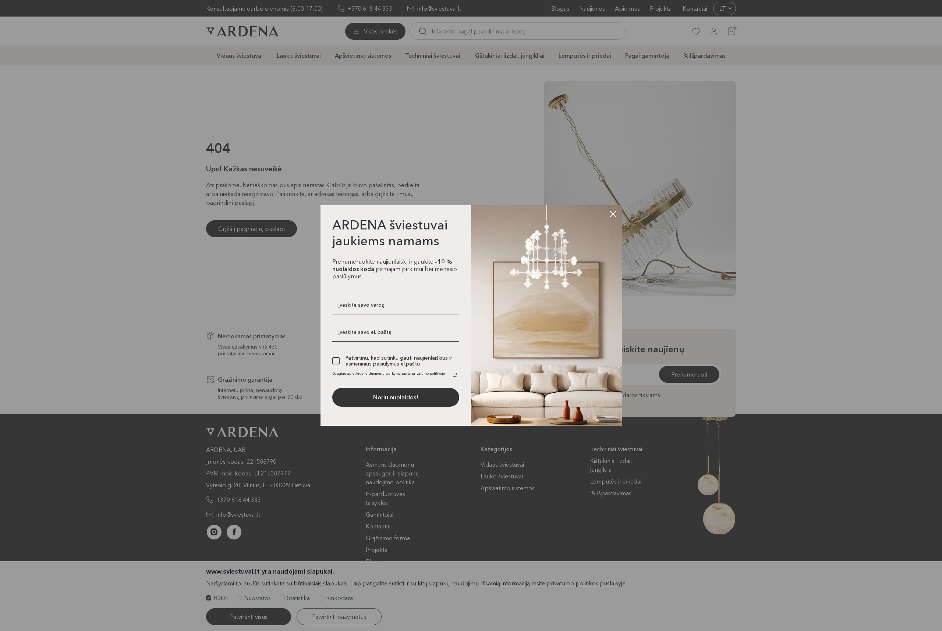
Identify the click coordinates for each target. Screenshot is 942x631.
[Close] (613, 214)
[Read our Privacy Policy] (454, 374)
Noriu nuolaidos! (395, 397)
